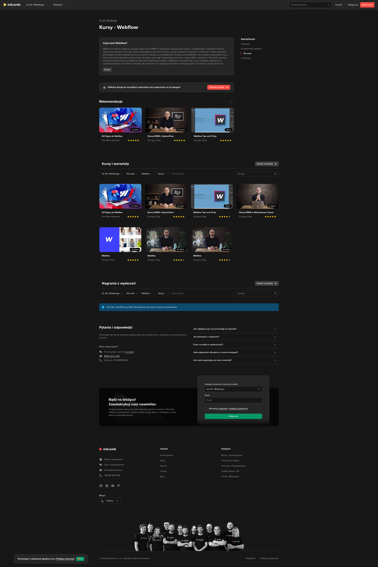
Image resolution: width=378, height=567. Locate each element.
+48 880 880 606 (112, 475)
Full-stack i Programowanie (233, 466)
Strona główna (166, 455)
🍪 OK (80, 559)
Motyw (102, 495)
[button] (46, 5)
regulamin (223, 408)
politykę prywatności (238, 408)
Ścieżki (163, 466)
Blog (162, 476)
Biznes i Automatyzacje (231, 455)
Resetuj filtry (178, 174)
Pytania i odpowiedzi (113, 459)
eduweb (164, 449)
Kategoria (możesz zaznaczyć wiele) (221, 384)
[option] (109, 508)
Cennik (338, 5)
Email (207, 395)
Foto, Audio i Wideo (230, 460)
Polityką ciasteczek (65, 559)
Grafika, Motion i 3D (230, 471)
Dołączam (233, 416)
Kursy (162, 460)
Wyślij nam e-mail (111, 356)
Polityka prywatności (269, 558)
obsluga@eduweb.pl (113, 470)
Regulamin (251, 558)
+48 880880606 (120, 360)
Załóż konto (367, 5)
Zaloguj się (353, 5)
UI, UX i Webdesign (108, 20)
